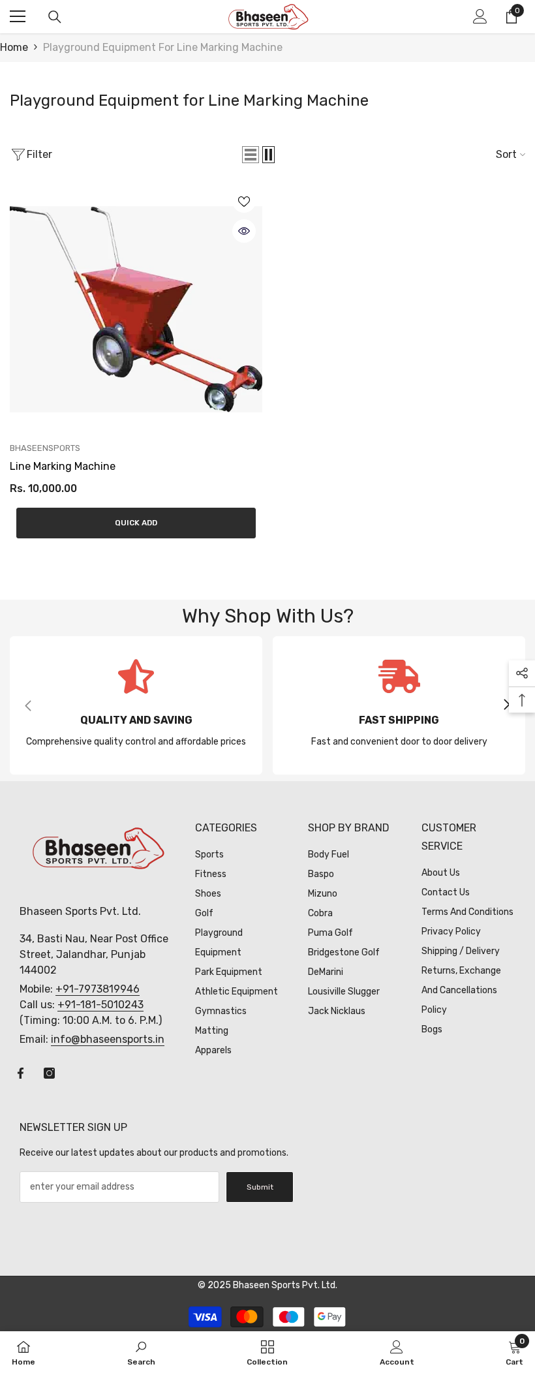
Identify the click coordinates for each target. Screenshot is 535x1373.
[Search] (55, 17)
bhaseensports (45, 448)
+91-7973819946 (97, 989)
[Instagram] (49, 1073)
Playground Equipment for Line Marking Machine (163, 47)
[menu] (17, 16)
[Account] (480, 16)
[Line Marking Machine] (136, 309)
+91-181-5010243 (100, 1004)
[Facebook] (20, 1073)
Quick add (136, 522)
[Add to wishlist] (244, 201)
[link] (136, 705)
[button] (250, 154)
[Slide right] (506, 705)
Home (14, 47)
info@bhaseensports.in (107, 1039)
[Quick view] (244, 231)
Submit (260, 1187)
